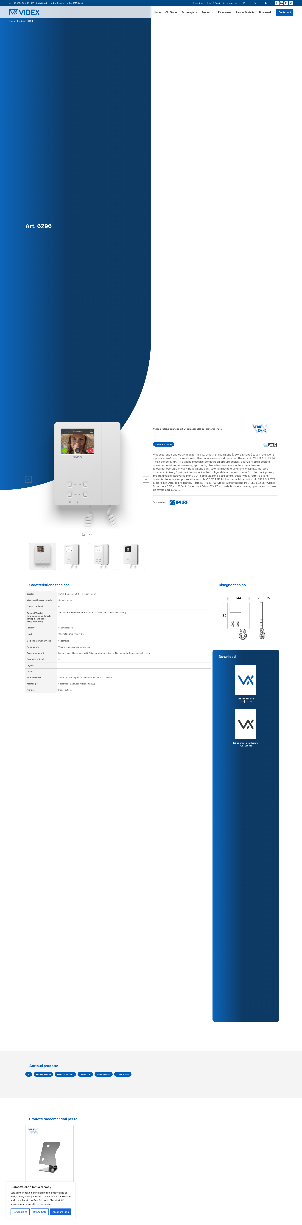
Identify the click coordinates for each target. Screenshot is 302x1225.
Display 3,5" (85, 1074)
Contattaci (285, 12)
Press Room (198, 3)
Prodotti (206, 12)
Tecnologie (188, 12)
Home (157, 12)
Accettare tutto (61, 1212)
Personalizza (20, 1212)
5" (29, 1074)
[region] (41, 1200)
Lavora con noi (230, 3)
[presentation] (146, 479)
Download (265, 12)
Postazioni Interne (163, 444)
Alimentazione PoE (65, 1074)
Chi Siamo (171, 12)
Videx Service (57, 3)
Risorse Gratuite (244, 12)
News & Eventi (213, 3)
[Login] (266, 3)
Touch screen (123, 1074)
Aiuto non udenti (43, 1074)
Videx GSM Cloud (75, 3)
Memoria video (103, 1074)
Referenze (224, 12)
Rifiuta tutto (39, 1212)
